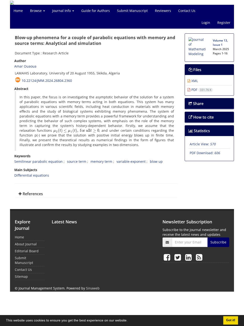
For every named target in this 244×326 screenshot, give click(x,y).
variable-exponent (131, 161)
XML (194, 81)
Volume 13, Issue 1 (220, 42)
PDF (200, 89)
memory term (101, 161)
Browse (36, 10)
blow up (156, 161)
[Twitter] (178, 257)
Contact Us (186, 10)
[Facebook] (168, 257)
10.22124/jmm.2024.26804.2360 (47, 80)
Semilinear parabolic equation (38, 161)
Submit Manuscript (132, 10)
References (32, 193)
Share (197, 103)
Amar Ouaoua (25, 66)
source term (76, 161)
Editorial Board (27, 251)
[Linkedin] (189, 257)
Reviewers (163, 10)
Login (206, 22)
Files (196, 69)
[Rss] (199, 257)
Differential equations (31, 175)
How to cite (203, 117)
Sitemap (21, 276)
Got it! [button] (230, 320)
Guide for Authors (95, 10)
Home (18, 10)
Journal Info (62, 10)
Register (223, 22)
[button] (129, 321)
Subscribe (218, 242)
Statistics (201, 130)
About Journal (26, 244)
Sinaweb (93, 288)
